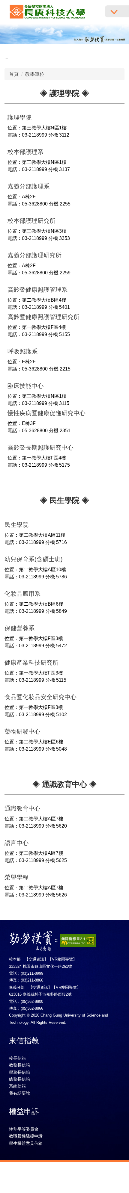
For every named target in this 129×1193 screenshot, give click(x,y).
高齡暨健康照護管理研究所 (44, 317)
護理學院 (20, 117)
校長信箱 (17, 1058)
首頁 (14, 74)
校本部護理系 (26, 152)
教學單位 (34, 74)
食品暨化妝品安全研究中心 (40, 697)
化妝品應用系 (22, 593)
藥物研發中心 (22, 731)
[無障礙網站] (78, 940)
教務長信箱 (19, 1065)
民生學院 (16, 524)
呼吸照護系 (23, 351)
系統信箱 (17, 1086)
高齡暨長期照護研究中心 (41, 447)
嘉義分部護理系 (29, 186)
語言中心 (16, 843)
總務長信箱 (19, 1079)
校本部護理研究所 (32, 220)
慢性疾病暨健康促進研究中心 (47, 413)
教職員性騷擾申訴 (26, 1136)
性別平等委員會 (23, 1129)
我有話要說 (19, 1093)
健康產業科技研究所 (31, 662)
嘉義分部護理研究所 (35, 255)
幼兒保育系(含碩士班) (33, 559)
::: (6, 56)
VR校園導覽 (62, 959)
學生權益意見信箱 (26, 1143)
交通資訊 (36, 959)
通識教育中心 (22, 808)
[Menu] (117, 11)
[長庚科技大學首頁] (47, 11)
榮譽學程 (16, 877)
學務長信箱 (19, 1072)
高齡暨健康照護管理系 (38, 289)
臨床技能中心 (26, 385)
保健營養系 (19, 628)
